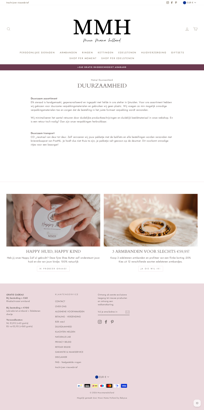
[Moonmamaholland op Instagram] (100, 322)
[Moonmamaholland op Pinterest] (112, 322)
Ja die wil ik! (151, 268)
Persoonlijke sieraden (37, 52)
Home (94, 79)
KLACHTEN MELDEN (65, 331)
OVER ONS (60, 306)
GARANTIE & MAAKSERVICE (69, 351)
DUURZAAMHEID (63, 326)
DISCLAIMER (61, 357)
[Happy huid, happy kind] (53, 220)
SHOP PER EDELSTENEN (117, 58)
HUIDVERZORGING (153, 52)
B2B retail (60, 321)
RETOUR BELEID (63, 347)
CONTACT (60, 301)
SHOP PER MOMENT (83, 58)
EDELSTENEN (127, 52)
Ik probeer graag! (53, 268)
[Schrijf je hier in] (127, 312)
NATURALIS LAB (63, 336)
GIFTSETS (177, 52)
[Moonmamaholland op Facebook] (106, 322)
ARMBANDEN (68, 52)
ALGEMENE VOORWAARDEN (70, 311)
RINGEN (87, 52)
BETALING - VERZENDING (68, 316)
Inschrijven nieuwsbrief (17, 2)
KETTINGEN (106, 52)
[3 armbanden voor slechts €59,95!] (151, 220)
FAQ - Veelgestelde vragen (68, 362)
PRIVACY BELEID (63, 341)
